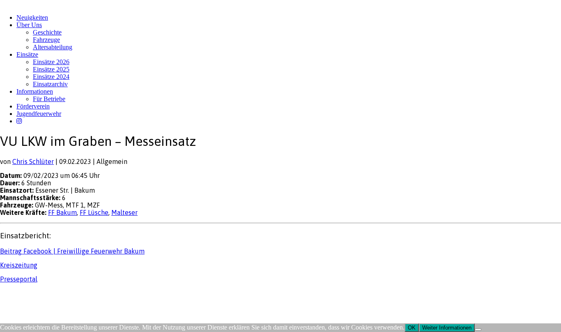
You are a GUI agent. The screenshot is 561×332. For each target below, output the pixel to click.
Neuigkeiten (32, 17)
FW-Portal (73, 295)
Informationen (34, 91)
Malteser (124, 212)
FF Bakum (62, 212)
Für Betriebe (49, 98)
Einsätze (27, 54)
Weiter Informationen (446, 328)
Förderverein (33, 106)
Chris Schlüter (33, 161)
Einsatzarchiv (50, 84)
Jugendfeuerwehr (38, 113)
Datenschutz (43, 295)
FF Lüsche (94, 212)
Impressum (13, 295)
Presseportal (18, 279)
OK (412, 328)
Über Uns (29, 24)
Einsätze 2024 (51, 76)
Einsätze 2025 (51, 69)
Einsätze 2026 (51, 61)
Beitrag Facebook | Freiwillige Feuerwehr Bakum (72, 251)
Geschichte (47, 32)
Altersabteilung (52, 47)
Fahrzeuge (46, 39)
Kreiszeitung (18, 265)
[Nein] (478, 329)
